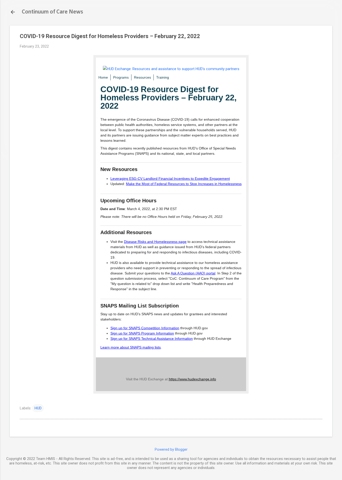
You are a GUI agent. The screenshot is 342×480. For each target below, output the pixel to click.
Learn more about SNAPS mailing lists (130, 347)
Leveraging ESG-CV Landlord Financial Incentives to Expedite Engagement (170, 179)
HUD (38, 408)
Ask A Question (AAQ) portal (193, 273)
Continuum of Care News (52, 12)
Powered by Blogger (171, 449)
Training (162, 77)
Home (103, 77)
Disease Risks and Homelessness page (155, 242)
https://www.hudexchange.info (192, 379)
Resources (142, 77)
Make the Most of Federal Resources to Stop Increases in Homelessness (184, 184)
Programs (121, 77)
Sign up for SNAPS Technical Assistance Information (151, 339)
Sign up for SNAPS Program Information (142, 333)
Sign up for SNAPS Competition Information (144, 328)
